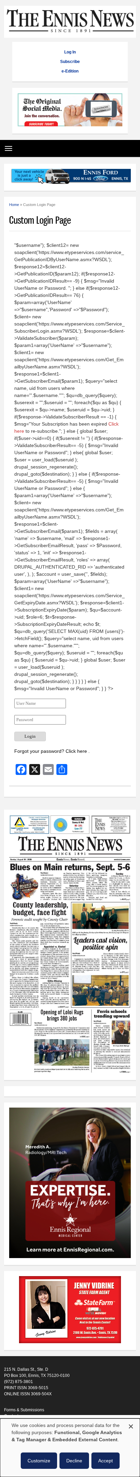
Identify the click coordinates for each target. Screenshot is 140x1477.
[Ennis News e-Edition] (69, 1071)
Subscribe (70, 61)
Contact (11, 1416)
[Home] (70, 34)
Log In (70, 52)
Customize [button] (39, 1460)
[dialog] (70, 1447)
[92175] (70, 110)
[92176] (69, 177)
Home (14, 205)
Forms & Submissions (24, 1410)
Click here (77, 751)
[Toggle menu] (6, 146)
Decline (74, 1460)
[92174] (70, 1310)
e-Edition (70, 71)
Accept (105, 1460)
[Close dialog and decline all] (131, 1425)
